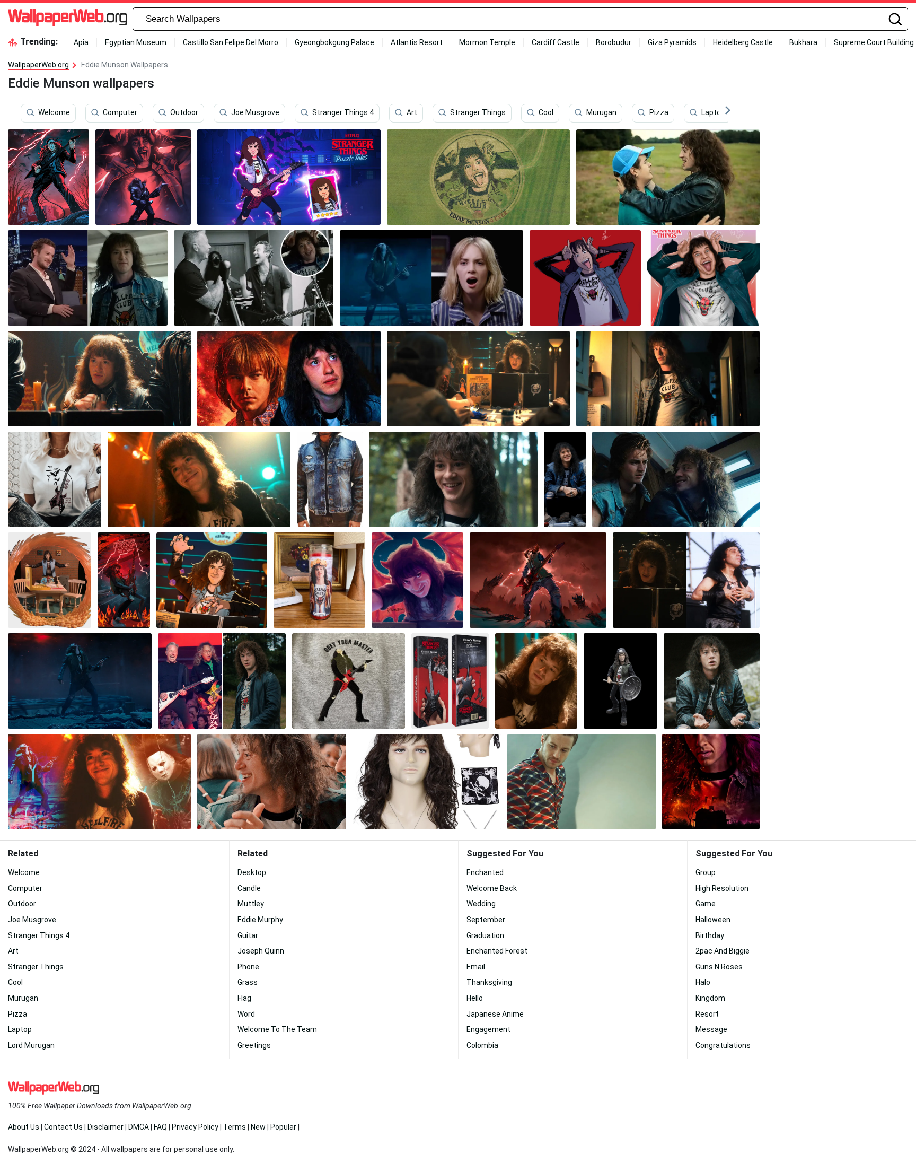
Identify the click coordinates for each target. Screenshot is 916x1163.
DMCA (138, 1127)
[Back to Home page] (67, 19)
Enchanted (485, 872)
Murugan (601, 113)
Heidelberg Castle (743, 42)
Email (475, 967)
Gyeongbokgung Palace (334, 42)
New (258, 1127)
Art (412, 113)
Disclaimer (105, 1127)
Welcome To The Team (277, 1029)
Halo (702, 982)
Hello (474, 998)
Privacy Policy (195, 1127)
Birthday (709, 935)
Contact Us (63, 1127)
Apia (81, 42)
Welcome (54, 113)
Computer (120, 113)
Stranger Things (478, 113)
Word (246, 1014)
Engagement (488, 1029)
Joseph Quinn (260, 951)
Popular (283, 1127)
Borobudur (613, 42)
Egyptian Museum (135, 42)
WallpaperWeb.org (38, 64)
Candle (249, 888)
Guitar (247, 935)
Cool (546, 113)
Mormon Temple (487, 42)
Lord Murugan (31, 1045)
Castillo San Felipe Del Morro (230, 42)
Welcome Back (491, 888)
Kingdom (710, 998)
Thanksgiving (489, 982)
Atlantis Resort (417, 42)
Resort (707, 1014)
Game (705, 903)
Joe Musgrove (255, 113)
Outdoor (184, 113)
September (485, 919)
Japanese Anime (495, 1014)
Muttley (250, 903)
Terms (234, 1127)
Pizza (658, 113)
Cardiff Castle (555, 42)
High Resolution (721, 888)
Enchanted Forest (496, 951)
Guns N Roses (719, 967)
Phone (248, 967)
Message (711, 1029)
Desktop (251, 872)
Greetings (254, 1045)
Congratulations (723, 1045)
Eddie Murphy (260, 919)
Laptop (713, 113)
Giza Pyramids (672, 42)
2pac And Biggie (722, 951)
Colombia (482, 1045)
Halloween (712, 919)
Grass (247, 982)
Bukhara (803, 42)
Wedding (481, 903)
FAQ (160, 1127)
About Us (23, 1127)
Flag (244, 998)
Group (705, 872)
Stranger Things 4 (343, 113)
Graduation (485, 935)
